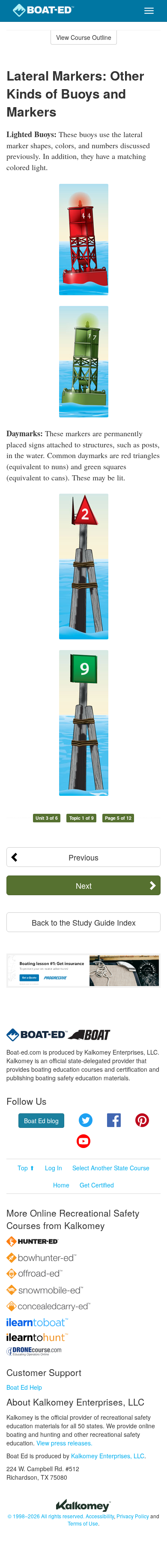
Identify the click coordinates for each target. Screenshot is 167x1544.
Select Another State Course (110, 1167)
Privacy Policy (132, 1516)
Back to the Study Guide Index (84, 922)
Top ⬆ (26, 1167)
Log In (53, 1167)
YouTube (83, 1141)
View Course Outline (83, 37)
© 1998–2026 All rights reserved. (46, 1516)
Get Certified (97, 1185)
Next (84, 885)
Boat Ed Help (24, 1387)
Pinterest (142, 1120)
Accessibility (100, 1516)
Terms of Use (83, 1523)
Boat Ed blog (41, 1120)
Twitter (85, 1120)
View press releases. (64, 1443)
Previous (83, 857)
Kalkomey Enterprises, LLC (107, 1455)
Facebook (114, 1120)
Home (61, 1185)
